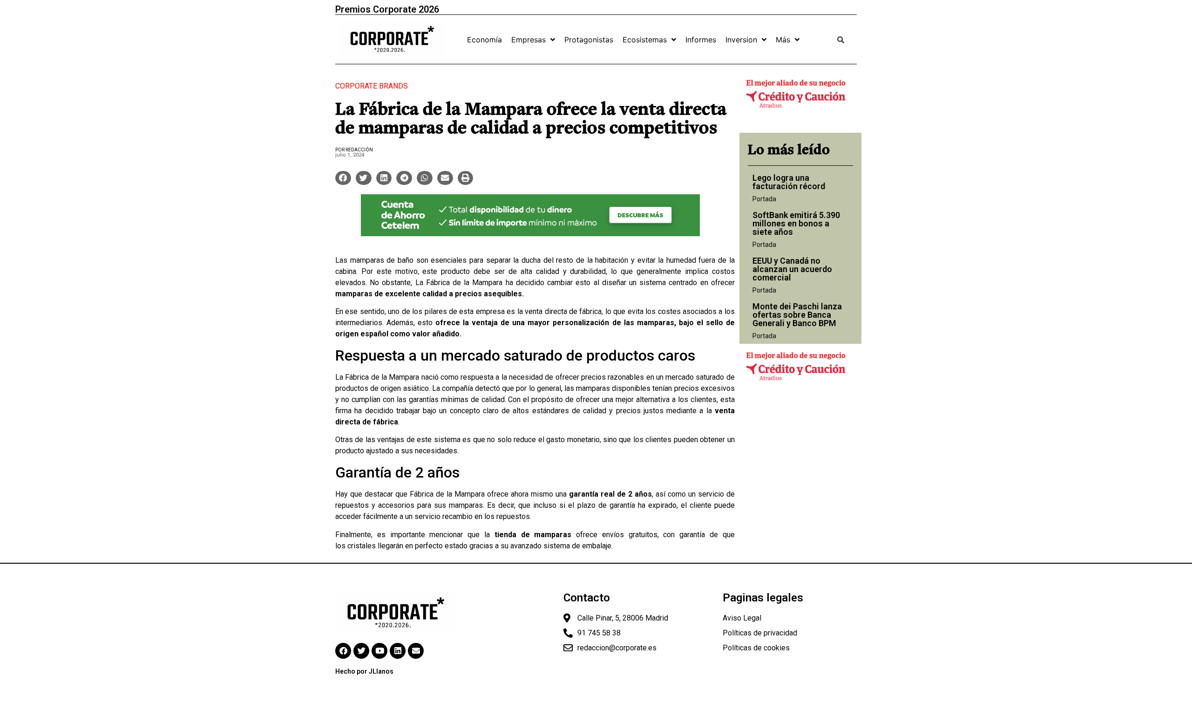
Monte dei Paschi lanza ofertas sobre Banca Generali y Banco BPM (797, 314)
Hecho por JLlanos (364, 671)
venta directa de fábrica (563, 311)
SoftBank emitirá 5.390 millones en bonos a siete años (796, 223)
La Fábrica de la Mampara (457, 282)
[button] (343, 178)
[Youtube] (379, 651)
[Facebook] (343, 651)
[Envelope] (416, 651)
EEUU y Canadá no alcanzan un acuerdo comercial (792, 269)
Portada (764, 199)
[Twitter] (361, 651)
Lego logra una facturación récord (788, 182)
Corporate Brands (371, 86)
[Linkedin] (398, 651)
